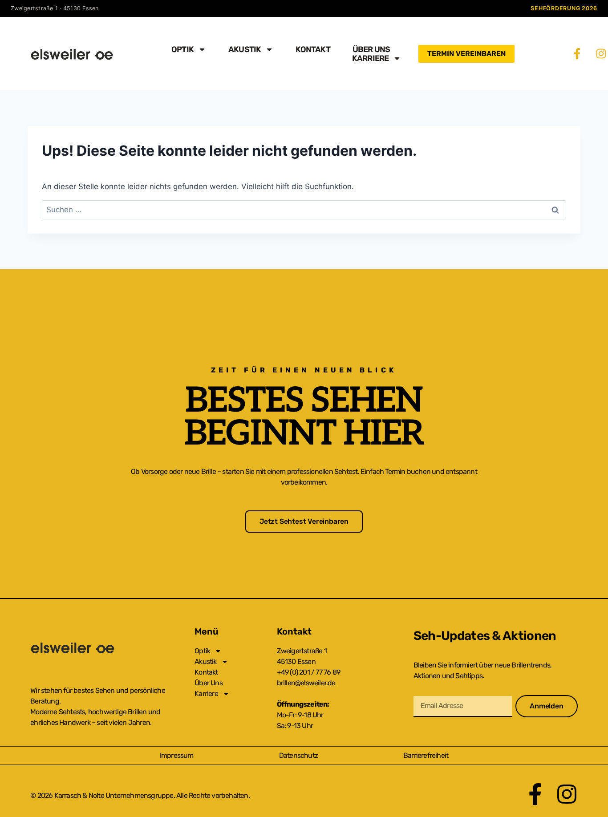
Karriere (370, 58)
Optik (182, 49)
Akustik (244, 49)
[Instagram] (601, 53)
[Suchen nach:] (304, 209)
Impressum (177, 755)
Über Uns (371, 49)
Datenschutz (298, 755)
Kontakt (313, 49)
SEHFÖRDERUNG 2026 (564, 8)
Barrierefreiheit (425, 755)
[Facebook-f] (577, 53)
